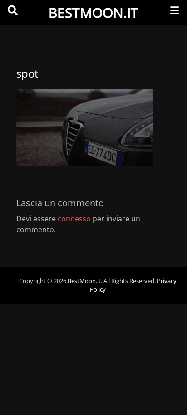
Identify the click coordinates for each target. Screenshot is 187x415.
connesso (74, 219)
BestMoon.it (93, 12)
